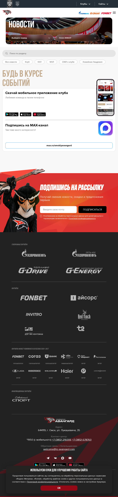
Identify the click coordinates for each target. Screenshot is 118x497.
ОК (59, 488)
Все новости (11, 62)
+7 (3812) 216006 (61, 439)
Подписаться (92, 209)
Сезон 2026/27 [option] (65, 38)
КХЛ (39, 62)
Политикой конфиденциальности (82, 218)
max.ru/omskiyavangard (59, 145)
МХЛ (52, 62)
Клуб (27, 62)
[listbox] (77, 38)
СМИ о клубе (68, 62)
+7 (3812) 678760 (82, 439)
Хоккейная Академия (92, 62)
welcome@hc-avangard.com (59, 449)
